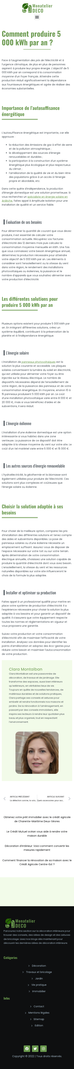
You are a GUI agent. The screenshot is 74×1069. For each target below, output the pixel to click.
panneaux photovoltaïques (38, 362)
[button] (37, 17)
